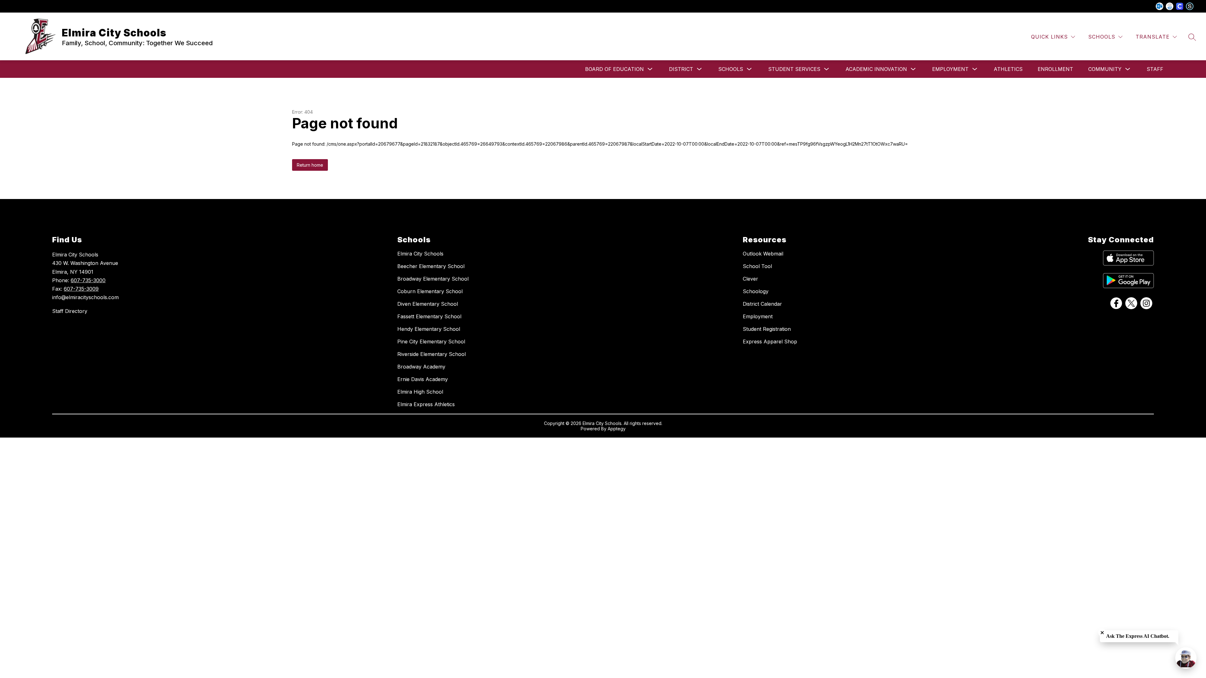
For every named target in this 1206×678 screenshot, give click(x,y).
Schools (730, 69)
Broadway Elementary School (433, 279)
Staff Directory (69, 311)
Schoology (756, 291)
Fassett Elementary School (429, 316)
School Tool (757, 266)
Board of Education (614, 69)
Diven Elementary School (427, 304)
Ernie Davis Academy (422, 379)
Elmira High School (420, 392)
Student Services (794, 69)
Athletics (1008, 69)
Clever (750, 279)
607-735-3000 (88, 280)
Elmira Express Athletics (426, 404)
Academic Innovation (876, 69)
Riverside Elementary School (431, 354)
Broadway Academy (421, 366)
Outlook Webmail (763, 253)
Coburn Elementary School (430, 291)
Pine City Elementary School (431, 341)
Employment (950, 69)
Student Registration (767, 329)
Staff (1155, 69)
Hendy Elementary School (428, 329)
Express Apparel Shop (770, 341)
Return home (310, 165)
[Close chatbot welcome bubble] (1102, 633)
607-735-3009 (81, 289)
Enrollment (1055, 69)
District (681, 69)
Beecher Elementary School (430, 266)
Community (1105, 69)
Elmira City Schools (420, 253)
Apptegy (617, 428)
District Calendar (762, 304)
